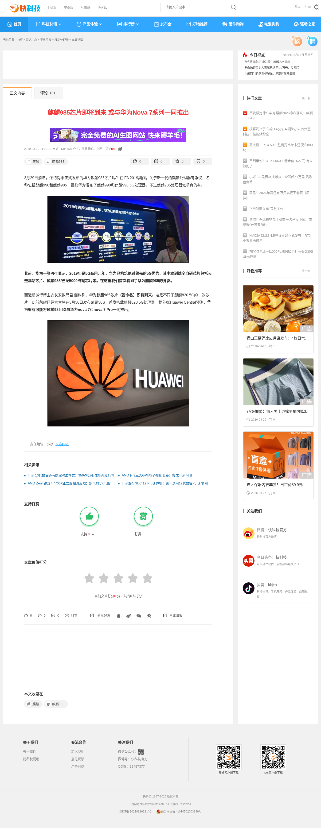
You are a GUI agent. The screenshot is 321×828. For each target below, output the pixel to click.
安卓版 (69, 7)
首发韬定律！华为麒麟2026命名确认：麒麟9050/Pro (278, 115)
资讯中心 (31, 40)
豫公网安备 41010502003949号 (181, 811)
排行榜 (129, 24)
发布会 (166, 24)
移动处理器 (62, 40)
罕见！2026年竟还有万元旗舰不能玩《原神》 (276, 195)
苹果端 (85, 7)
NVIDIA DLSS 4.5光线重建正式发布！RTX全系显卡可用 (277, 238)
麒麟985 (56, 161)
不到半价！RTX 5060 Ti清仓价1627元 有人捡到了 (278, 163)
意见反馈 (77, 759)
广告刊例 (77, 766)
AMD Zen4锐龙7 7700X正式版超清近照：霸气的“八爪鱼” (69, 483)
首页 (17, 24)
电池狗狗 (271, 24)
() (113, 149)
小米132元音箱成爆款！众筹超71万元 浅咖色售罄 (277, 179)
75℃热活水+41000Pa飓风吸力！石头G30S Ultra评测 (278, 254)
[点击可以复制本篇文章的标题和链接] (119, 149)
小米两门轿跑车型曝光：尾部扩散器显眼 (269, 73)
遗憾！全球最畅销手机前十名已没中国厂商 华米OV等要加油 (277, 222)
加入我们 (77, 751)
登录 (298, 7)
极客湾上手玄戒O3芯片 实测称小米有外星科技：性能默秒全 (277, 131)
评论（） (48, 93)
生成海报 (175, 615)
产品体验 (90, 24)
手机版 (52, 7)
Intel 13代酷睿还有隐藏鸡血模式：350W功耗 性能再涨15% (71, 475)
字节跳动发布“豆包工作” (264, 209)
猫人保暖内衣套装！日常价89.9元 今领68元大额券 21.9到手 (277, 486)
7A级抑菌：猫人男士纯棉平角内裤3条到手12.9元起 (278, 413)
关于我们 (29, 751)
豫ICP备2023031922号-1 (135, 811)
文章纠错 (62, 444)
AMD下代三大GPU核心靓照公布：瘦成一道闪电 (157, 475)
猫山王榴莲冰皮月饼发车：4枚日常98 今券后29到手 (278, 339)
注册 (308, 7)
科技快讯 (49, 24)
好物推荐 (199, 24)
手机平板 (45, 40)
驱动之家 (307, 24)
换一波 (306, 98)
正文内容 (17, 93)
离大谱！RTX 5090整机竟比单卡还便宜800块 (278, 147)
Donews (66, 149)
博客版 (102, 7)
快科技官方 (139, 759)
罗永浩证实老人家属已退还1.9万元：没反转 (271, 68)
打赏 (74, 615)
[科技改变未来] (21, 7)
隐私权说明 (31, 759)
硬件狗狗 (236, 24)
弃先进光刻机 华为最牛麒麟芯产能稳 (267, 62)
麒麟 (33, 161)
